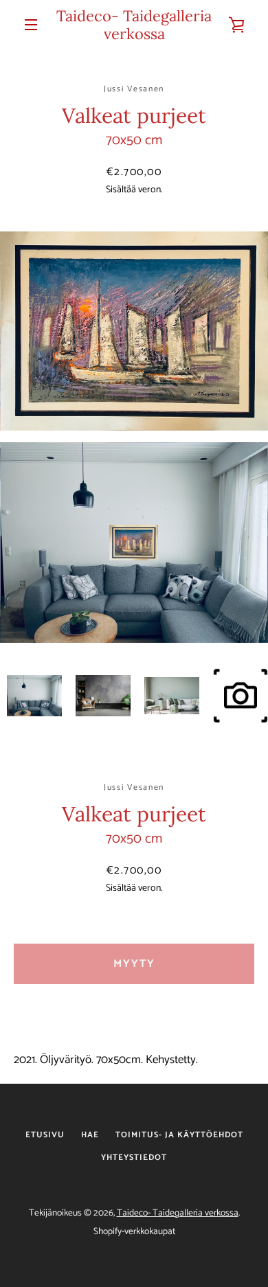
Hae (90, 1134)
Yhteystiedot (134, 1157)
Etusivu (45, 1134)
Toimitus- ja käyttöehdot (179, 1134)
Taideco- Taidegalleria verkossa (134, 25)
